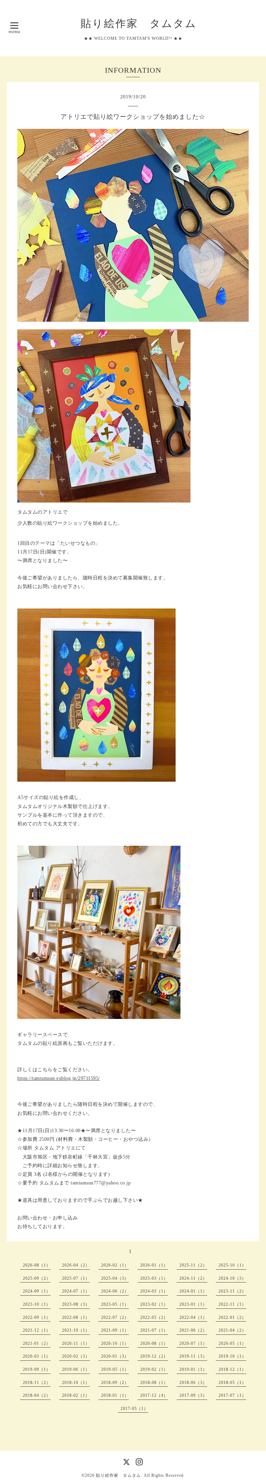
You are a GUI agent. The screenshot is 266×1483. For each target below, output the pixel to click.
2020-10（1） (115, 1343)
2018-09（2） (115, 1382)
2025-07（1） (76, 1278)
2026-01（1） (154, 1265)
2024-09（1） (37, 1291)
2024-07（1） (76, 1291)
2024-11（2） (193, 1278)
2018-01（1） (115, 1395)
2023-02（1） (154, 1304)
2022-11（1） (232, 1304)
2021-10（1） (76, 1330)
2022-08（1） (76, 1317)
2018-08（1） (154, 1382)
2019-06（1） (76, 1369)
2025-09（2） (37, 1278)
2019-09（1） (37, 1369)
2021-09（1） (115, 1330)
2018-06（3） (193, 1382)
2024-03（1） (154, 1291)
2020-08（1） (154, 1343)
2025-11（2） (193, 1265)
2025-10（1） (232, 1265)
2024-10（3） (232, 1278)
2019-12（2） (154, 1356)
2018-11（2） (37, 1382)
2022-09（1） (37, 1317)
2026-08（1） (37, 1265)
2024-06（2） (115, 1291)
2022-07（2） (115, 1317)
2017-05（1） (134, 1408)
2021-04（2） (232, 1330)
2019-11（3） (193, 1356)
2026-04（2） (76, 1265)
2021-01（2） (37, 1343)
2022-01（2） (232, 1317)
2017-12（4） (154, 1395)
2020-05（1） (232, 1343)
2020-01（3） (115, 1356)
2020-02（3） (76, 1356)
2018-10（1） (76, 1382)
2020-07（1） (193, 1343)
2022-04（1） (193, 1317)
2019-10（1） (232, 1356)
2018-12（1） (232, 1369)
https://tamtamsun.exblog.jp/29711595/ (58, 1078)
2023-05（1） (115, 1304)
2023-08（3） (76, 1304)
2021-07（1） (154, 1330)
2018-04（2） (37, 1395)
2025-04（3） (115, 1278)
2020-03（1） (37, 1356)
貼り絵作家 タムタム (133, 23)
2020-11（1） (76, 1343)
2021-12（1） (37, 1330)
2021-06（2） (193, 1330)
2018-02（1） (76, 1395)
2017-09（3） (193, 1395)
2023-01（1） (193, 1304)
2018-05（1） (232, 1382)
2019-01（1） (193, 1369)
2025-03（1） (154, 1278)
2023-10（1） (37, 1304)
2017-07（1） (232, 1395)
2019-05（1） (115, 1369)
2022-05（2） (154, 1317)
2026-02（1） (115, 1265)
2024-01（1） (193, 1291)
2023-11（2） (232, 1291)
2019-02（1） (154, 1369)
